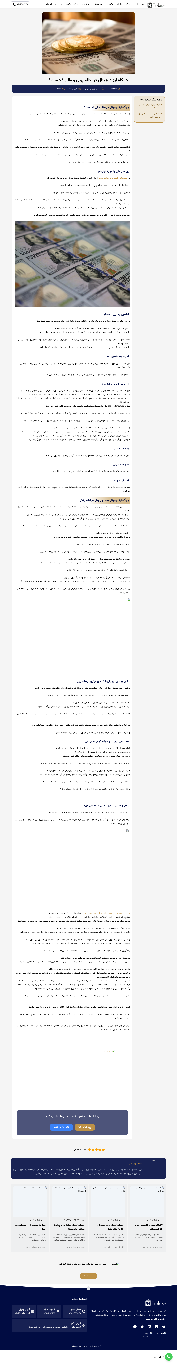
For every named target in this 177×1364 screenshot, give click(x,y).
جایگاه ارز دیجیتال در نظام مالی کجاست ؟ (149, 106)
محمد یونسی (112, 88)
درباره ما (58, 4)
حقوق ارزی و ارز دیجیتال (93, 89)
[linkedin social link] (149, 1327)
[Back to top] (88, 1288)
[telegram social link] (164, 1327)
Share (59, 89)
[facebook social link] (135, 1327)
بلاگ (128, 4)
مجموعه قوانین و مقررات (92, 4)
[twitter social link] (142, 1327)
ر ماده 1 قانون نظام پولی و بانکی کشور (113, 178)
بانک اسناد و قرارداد (114, 4)
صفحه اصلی (138, 4)
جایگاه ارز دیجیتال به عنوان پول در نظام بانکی (149, 116)
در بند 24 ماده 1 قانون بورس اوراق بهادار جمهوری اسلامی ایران (106, 913)
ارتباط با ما (47, 4)
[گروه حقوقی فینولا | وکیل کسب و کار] (156, 4)
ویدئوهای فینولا (72, 4)
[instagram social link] (156, 1327)
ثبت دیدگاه (88, 1276)
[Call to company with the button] (168, 1356)
